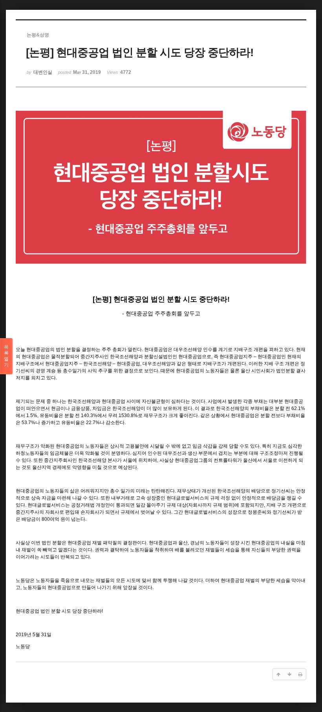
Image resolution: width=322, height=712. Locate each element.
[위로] (278, 674)
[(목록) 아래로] (289, 674)
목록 (6, 356)
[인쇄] (300, 674)
